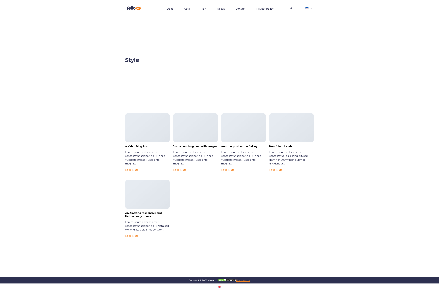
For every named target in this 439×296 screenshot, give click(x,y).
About (221, 8)
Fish (203, 8)
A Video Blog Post (137, 146)
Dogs (170, 8)
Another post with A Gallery (239, 146)
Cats (187, 8)
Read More (132, 169)
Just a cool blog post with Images (195, 146)
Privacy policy (265, 8)
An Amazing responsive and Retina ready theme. (143, 214)
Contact (240, 8)
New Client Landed (281, 146)
